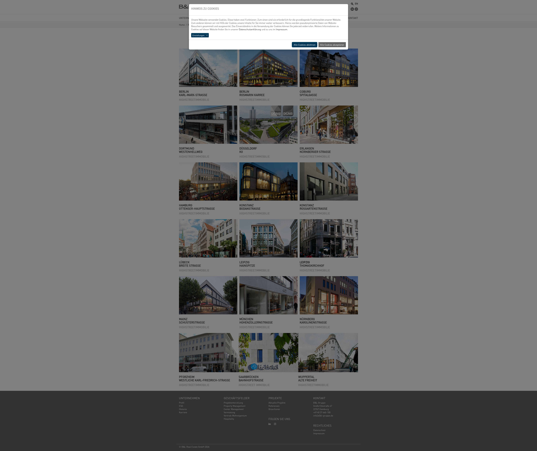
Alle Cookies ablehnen (304, 44)
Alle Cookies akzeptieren (332, 44)
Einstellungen (198, 35)
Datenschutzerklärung (250, 29)
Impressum (281, 29)
